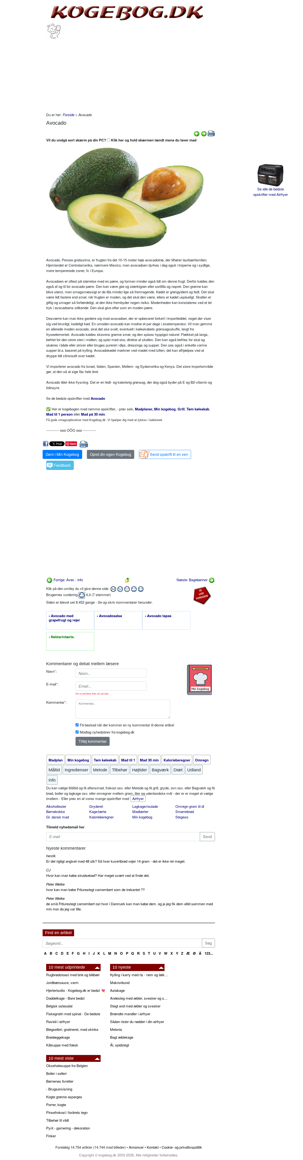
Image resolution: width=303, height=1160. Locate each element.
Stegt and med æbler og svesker (135, 1005)
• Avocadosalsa (109, 616)
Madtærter (140, 811)
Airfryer (138, 798)
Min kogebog (142, 816)
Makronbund (119, 982)
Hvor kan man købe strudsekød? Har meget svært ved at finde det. (98, 875)
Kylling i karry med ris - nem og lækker (139, 974)
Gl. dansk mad (57, 816)
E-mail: (52, 683)
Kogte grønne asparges (64, 1096)
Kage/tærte (97, 811)
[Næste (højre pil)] (203, 133)
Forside (68, 114)
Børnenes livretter (59, 1081)
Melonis (116, 1029)
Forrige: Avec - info (68, 579)
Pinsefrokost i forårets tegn (67, 1112)
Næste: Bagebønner (193, 579)
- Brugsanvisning (59, 1088)
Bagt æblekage (121, 1037)
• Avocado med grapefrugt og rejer (64, 618)
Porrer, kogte (56, 1104)
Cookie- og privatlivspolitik (182, 1147)
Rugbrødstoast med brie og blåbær (73, 974)
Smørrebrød (184, 811)
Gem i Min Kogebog (62, 454)
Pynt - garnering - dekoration (68, 1127)
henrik (51, 855)
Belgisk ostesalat (59, 1005)
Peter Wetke (55, 884)
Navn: (51, 671)
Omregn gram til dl (189, 806)
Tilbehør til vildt (57, 1120)
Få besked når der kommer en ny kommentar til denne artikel (127, 724)
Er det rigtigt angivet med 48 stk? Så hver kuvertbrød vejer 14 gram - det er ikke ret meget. (115, 861)
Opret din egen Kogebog (110, 454)
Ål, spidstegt (119, 1044)
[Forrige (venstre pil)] (196, 133)
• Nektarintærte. (62, 637)
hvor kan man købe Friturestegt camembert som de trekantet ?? (95, 889)
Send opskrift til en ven (169, 454)
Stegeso (181, 816)
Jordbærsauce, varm (62, 982)
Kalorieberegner (101, 816)
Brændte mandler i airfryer (130, 1013)
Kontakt (153, 1147)
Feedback (62, 465)
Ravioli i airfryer (58, 1021)
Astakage (117, 990)
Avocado (98, 398)
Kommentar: (56, 702)
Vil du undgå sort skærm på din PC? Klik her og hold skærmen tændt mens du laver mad (121, 140)
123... (209, 953)
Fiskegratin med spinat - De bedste (73, 1013)
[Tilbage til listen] (127, 579)
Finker (51, 1135)
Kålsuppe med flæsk (62, 1044)
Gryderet (96, 806)
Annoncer (136, 1147)
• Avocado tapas (158, 616)
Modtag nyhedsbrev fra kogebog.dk (107, 731)
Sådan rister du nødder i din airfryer (137, 1021)
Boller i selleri (56, 1073)
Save (73, 443)
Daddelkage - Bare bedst (65, 998)
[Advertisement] (130, 74)
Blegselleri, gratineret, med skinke (72, 1029)
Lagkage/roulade (145, 806)
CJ (48, 869)
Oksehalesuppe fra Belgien (67, 1065)
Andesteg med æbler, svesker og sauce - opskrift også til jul (139, 998)
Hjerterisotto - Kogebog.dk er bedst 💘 (75, 990)
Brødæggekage (58, 1037)
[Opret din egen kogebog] (199, 680)
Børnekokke (55, 811)
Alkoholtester (56, 806)
